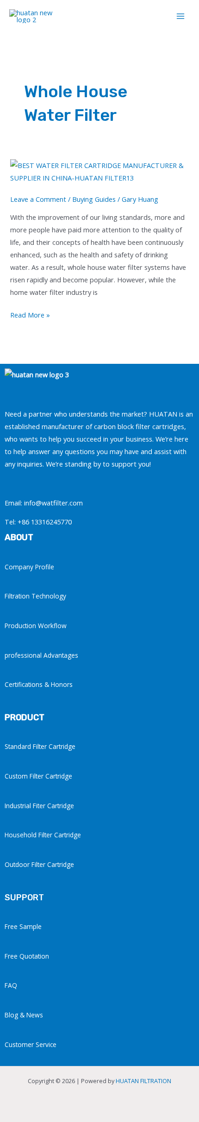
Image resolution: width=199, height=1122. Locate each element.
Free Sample (23, 926)
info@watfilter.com (53, 502)
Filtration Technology (35, 596)
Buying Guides (94, 199)
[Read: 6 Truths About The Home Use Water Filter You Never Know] (99, 170)
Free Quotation (27, 956)
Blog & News (24, 1014)
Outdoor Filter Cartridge (39, 864)
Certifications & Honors (39, 684)
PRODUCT (24, 717)
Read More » (30, 314)
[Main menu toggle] (180, 16)
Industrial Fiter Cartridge (39, 805)
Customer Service (30, 1044)
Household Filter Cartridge (43, 834)
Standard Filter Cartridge (40, 746)
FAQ (11, 985)
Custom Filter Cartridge (38, 776)
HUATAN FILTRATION (143, 1081)
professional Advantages (41, 655)
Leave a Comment (38, 199)
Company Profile (29, 566)
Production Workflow (36, 625)
